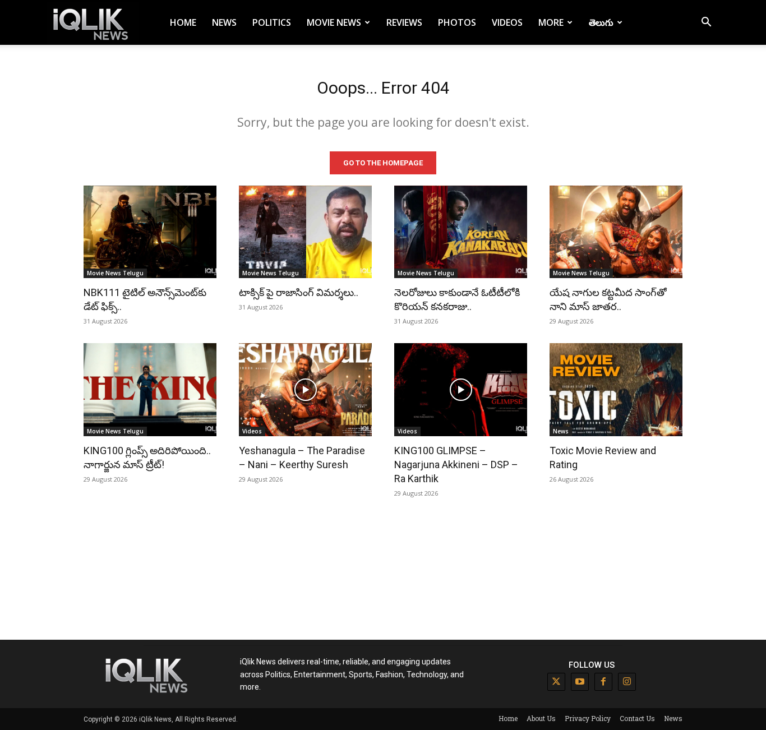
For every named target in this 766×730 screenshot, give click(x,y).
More (551, 22)
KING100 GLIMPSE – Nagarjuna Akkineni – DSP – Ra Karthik (456, 464)
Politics (271, 22)
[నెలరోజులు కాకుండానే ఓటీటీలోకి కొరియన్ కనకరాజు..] (460, 232)
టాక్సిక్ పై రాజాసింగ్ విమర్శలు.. (298, 292)
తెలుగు (601, 22)
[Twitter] (556, 682)
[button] (706, 23)
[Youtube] (580, 682)
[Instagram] (627, 682)
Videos (507, 22)
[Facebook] (603, 682)
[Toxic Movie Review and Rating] (616, 389)
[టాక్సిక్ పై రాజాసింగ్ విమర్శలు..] (305, 232)
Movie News (334, 22)
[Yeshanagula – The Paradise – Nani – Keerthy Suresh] (305, 389)
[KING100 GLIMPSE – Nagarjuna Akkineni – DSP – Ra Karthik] (460, 389)
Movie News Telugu (115, 273)
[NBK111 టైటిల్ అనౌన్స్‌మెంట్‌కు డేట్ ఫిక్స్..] (150, 232)
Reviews (404, 22)
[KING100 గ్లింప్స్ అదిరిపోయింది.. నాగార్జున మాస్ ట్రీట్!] (150, 389)
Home (183, 22)
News (224, 22)
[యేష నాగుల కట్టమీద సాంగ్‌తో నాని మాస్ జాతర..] (616, 232)
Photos (457, 22)
